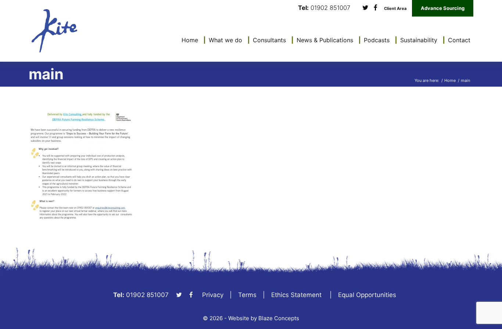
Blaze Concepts (278, 318)
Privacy (212, 295)
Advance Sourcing (443, 8)
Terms (247, 295)
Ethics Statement (296, 295)
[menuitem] (188, 40)
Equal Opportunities (367, 295)
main (46, 74)
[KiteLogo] (54, 31)
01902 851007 (330, 8)
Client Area (395, 9)
